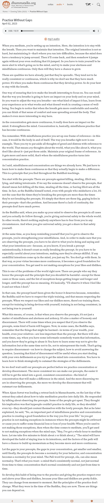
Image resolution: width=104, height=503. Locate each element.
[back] (12, 501)
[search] (32, 501)
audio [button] (59, 4)
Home (5, 11)
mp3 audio (54, 39)
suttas (50, 4)
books (70, 4)
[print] (92, 501)
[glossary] (72, 501)
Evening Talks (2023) (19, 11)
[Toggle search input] (98, 4)
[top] (52, 501)
